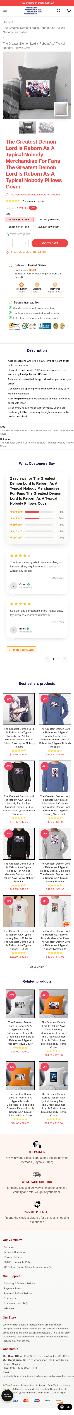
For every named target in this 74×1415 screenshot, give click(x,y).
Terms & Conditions (15, 1252)
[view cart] (69, 11)
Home (7, 22)
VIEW (19, 721)
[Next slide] (65, 85)
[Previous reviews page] (47, 659)
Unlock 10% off (7, 1396)
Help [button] (67, 1407)
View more (37, 967)
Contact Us (10, 1298)
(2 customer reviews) (33, 201)
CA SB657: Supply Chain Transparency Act (28, 1267)
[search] (58, 11)
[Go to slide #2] (46, 127)
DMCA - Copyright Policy (18, 1262)
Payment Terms (13, 1288)
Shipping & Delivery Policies (19, 1283)
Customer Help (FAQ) (16, 1303)
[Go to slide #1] (27, 127)
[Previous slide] (8, 85)
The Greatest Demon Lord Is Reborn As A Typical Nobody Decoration (34, 30)
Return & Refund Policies (18, 1293)
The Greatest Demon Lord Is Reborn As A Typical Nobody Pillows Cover (34, 45)
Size (8, 213)
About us (9, 1247)
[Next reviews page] (65, 659)
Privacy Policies (13, 1257)
